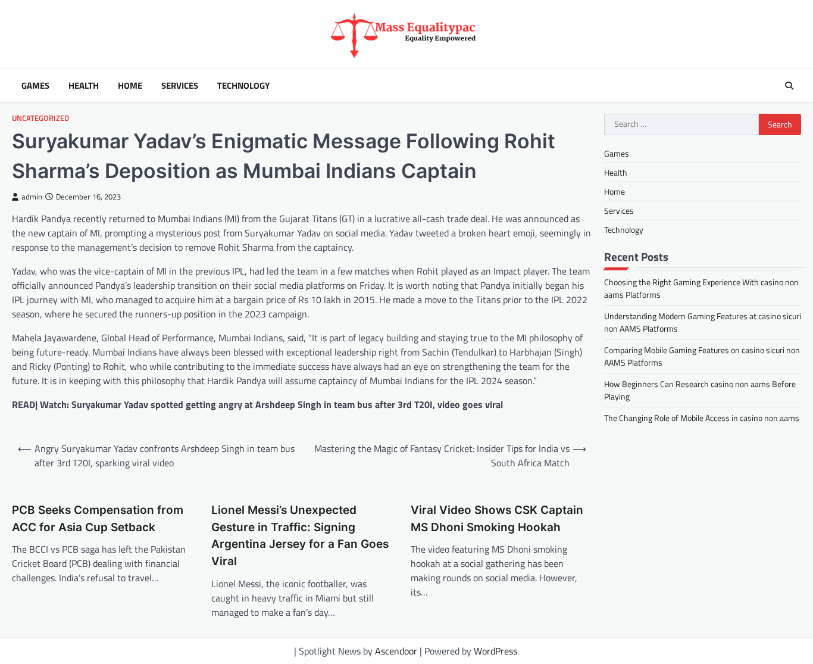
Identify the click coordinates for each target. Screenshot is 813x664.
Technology (243, 85)
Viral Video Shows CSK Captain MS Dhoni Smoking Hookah (497, 518)
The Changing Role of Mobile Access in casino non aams (701, 418)
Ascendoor (396, 651)
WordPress (495, 651)
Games (35, 85)
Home (130, 85)
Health (83, 85)
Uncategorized (40, 118)
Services (179, 85)
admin (31, 196)
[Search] (789, 86)
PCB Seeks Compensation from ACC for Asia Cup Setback (97, 518)
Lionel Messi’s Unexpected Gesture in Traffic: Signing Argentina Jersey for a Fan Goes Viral (300, 535)
